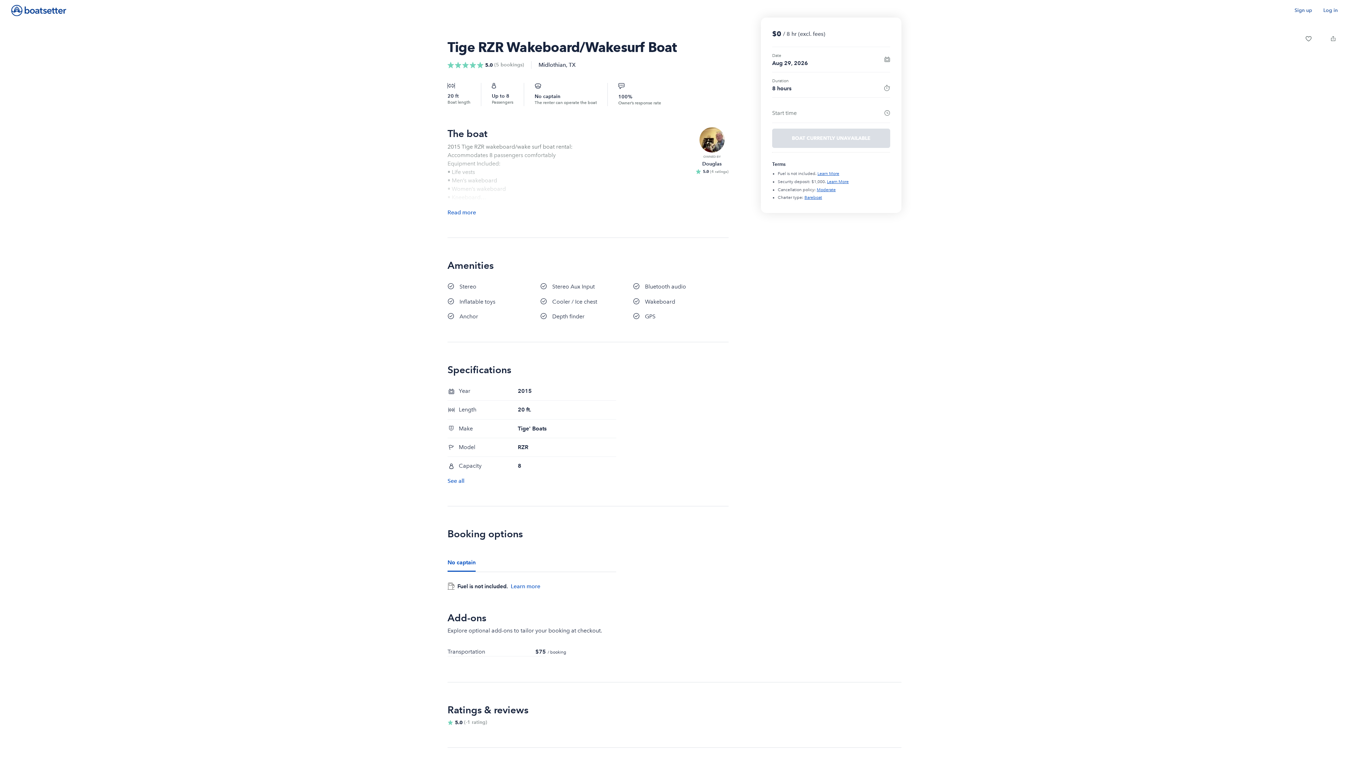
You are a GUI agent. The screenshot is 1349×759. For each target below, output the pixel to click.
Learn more (525, 586)
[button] (1308, 38)
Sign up (1303, 10)
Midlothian (552, 64)
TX (572, 64)
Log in (1330, 10)
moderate (826, 189)
